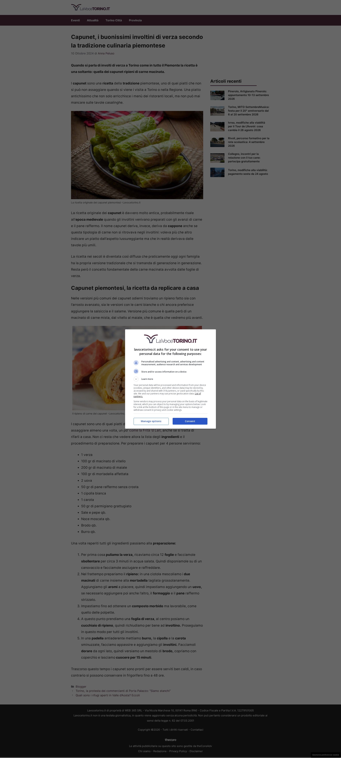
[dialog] (170, 379)
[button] (170, 379)
